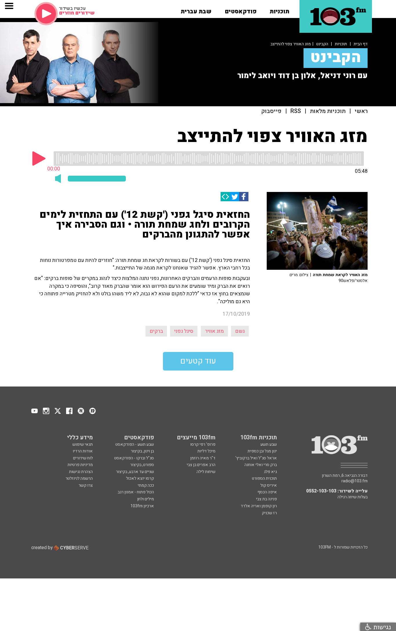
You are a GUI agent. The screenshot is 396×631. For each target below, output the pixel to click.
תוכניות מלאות (328, 111)
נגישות (381, 626)
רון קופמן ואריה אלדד (259, 506)
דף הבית (361, 44)
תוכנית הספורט (264, 478)
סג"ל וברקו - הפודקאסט (134, 458)
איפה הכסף (267, 492)
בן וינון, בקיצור (142, 451)
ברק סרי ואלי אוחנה (260, 465)
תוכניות (341, 44)
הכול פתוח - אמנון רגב (136, 492)
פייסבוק (271, 111)
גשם (240, 331)
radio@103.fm (354, 481)
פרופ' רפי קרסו (202, 444)
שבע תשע (268, 444)
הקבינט (322, 44)
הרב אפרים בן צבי (201, 465)
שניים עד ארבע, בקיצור (135, 472)
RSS (295, 111)
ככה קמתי (146, 485)
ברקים (156, 331)
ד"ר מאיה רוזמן (202, 458)
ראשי (361, 111)
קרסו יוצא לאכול (140, 478)
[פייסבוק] (243, 196)
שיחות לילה (206, 472)
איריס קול (268, 485)
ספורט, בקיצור (142, 465)
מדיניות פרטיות (80, 465)
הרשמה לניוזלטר (79, 478)
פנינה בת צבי (266, 499)
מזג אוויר (214, 331)
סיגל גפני (183, 331)
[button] (279, 9)
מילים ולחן (145, 499)
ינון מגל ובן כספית (262, 451)
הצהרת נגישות (81, 472)
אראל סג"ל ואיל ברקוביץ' (256, 458)
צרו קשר (86, 485)
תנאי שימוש (82, 444)
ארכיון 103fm (142, 506)
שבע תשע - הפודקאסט (134, 444)
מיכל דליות (206, 451)
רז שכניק (269, 513)
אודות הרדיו (83, 451)
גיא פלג (270, 472)
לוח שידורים (83, 458)
